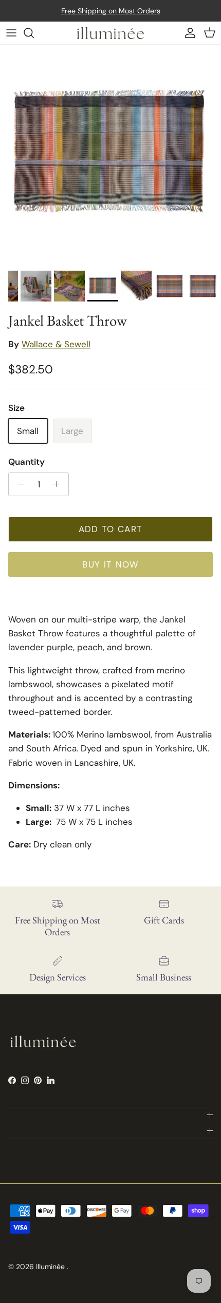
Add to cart (111, 529)
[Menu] (11, 33)
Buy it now (110, 564)
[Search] (34, 33)
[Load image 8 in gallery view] (110, 155)
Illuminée (51, 1266)
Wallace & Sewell (56, 344)
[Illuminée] (110, 33)
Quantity (26, 461)
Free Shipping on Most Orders (110, 10)
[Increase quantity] (59, 484)
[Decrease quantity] (18, 484)
